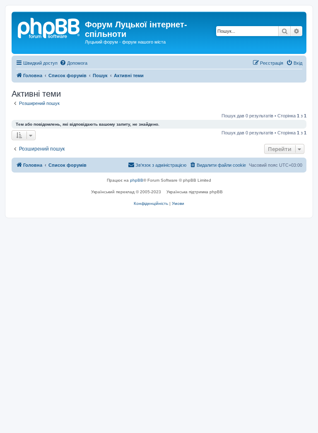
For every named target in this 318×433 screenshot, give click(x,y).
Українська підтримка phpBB (194, 192)
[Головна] (49, 27)
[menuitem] (73, 63)
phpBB (136, 180)
